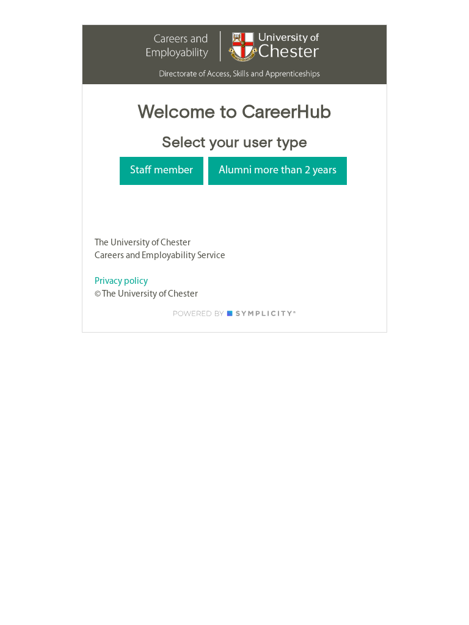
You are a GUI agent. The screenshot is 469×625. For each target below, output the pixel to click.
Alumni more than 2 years (277, 170)
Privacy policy (121, 281)
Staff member (161, 170)
